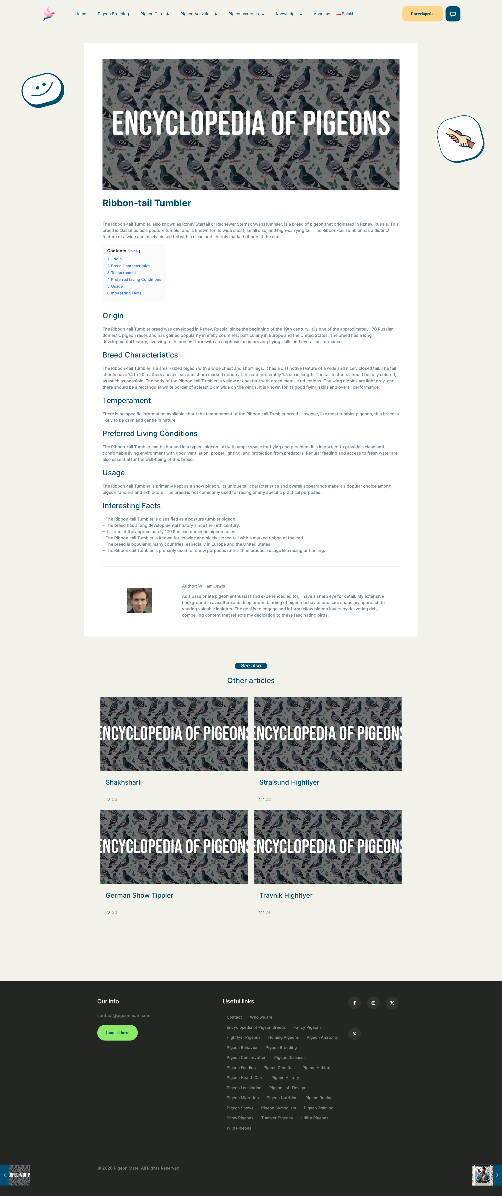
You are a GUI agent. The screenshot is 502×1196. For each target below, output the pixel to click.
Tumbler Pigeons (277, 1117)
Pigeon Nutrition (282, 1097)
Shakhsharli (124, 782)
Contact (234, 1017)
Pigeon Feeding (241, 1067)
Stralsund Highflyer (289, 782)
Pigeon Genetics (279, 1067)
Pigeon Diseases (290, 1057)
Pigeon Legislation (244, 1087)
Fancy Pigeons (308, 1027)
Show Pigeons (240, 1117)
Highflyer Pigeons (243, 1037)
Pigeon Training (318, 1107)
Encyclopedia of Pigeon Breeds (256, 1027)
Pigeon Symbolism (278, 1107)
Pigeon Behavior (242, 1047)
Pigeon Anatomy (322, 1037)
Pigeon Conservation (246, 1057)
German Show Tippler (139, 895)
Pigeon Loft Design (287, 1087)
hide (134, 251)
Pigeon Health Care (245, 1077)
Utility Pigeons (314, 1117)
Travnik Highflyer (286, 895)
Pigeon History (285, 1077)
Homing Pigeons (283, 1037)
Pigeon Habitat (317, 1067)
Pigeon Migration (243, 1097)
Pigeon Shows (240, 1107)
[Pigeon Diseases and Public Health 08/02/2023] (487, 1175)
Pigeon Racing (319, 1097)
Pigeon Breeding (281, 1047)
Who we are (261, 1017)
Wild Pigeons (239, 1128)
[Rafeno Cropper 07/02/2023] (15, 1175)
